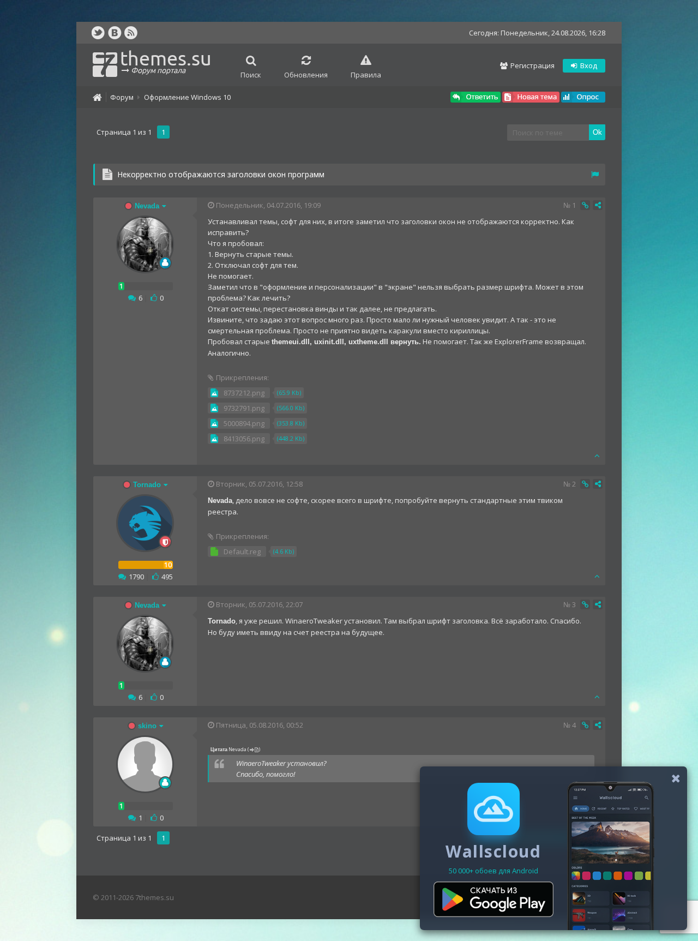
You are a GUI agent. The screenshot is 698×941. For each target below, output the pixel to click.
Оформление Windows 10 (187, 97)
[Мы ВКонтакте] (114, 32)
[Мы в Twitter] (98, 32)
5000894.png (244, 423)
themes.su (166, 60)
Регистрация (532, 65)
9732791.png (244, 408)
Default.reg (242, 551)
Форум (122, 97)
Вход (588, 65)
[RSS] (130, 32)
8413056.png (244, 438)
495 (167, 577)
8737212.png (244, 393)
